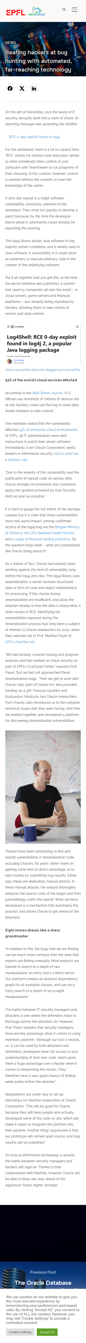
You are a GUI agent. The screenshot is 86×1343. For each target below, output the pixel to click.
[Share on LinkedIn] (34, 88)
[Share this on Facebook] (10, 88)
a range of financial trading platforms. (41, 539)
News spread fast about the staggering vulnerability (43, 370)
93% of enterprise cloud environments (48, 430)
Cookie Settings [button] (20, 1332)
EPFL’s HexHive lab (20, 642)
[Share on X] (22, 88)
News (10, 43)
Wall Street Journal (47, 393)
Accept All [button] (47, 1332)
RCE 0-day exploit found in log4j (34, 137)
